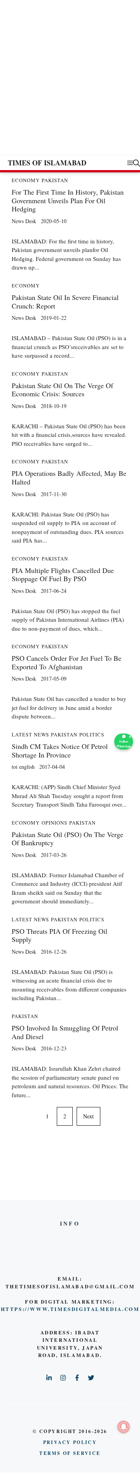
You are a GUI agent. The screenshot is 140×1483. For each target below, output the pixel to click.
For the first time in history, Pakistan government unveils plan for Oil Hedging (68, 200)
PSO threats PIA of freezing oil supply (59, 935)
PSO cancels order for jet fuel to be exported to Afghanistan (66, 662)
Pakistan (55, 180)
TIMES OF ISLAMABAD (47, 163)
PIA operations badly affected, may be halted (69, 477)
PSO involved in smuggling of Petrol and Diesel (65, 1032)
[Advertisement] (70, 82)
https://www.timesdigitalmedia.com (70, 1309)
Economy (26, 180)
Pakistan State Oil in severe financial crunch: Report (65, 301)
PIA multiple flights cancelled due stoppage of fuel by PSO (63, 575)
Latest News (30, 734)
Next (88, 1116)
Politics (91, 734)
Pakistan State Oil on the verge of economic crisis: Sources (62, 390)
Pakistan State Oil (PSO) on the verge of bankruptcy (67, 839)
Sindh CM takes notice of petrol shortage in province (60, 750)
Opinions (54, 822)
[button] (136, 163)
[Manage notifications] (123, 1427)
